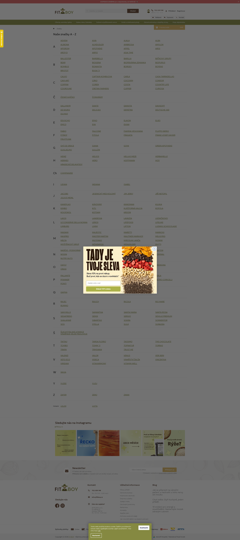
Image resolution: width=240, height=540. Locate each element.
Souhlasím (144, 528)
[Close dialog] (154, 249)
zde (99, 531)
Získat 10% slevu (103, 289)
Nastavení (96, 535)
